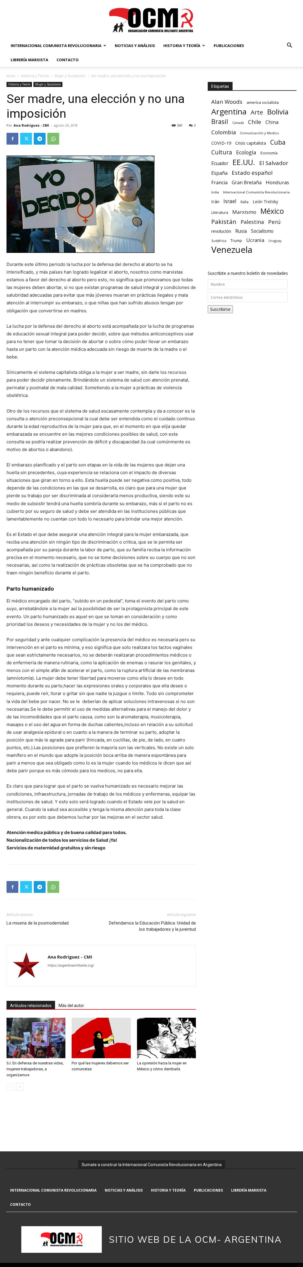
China (271, 122)
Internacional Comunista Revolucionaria (56, 45)
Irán (215, 201)
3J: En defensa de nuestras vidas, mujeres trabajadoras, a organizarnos (35, 1069)
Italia (245, 201)
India (215, 192)
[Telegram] (40, 139)
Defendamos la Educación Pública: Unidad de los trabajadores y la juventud (152, 926)
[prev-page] (10, 1086)
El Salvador (273, 163)
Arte (257, 112)
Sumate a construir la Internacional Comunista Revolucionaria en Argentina (152, 1164)
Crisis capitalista (250, 143)
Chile (254, 122)
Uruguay (274, 240)
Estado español (252, 172)
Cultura (221, 152)
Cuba (278, 142)
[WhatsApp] (53, 139)
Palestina (252, 222)
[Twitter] (26, 139)
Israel (229, 201)
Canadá (238, 123)
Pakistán (223, 222)
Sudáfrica (218, 240)
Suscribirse (220, 309)
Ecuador (219, 163)
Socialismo (262, 231)
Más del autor (71, 1005)
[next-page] (19, 1086)
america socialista (262, 102)
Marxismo (244, 212)
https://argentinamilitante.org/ (71, 965)
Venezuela (231, 250)
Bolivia (278, 112)
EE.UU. (244, 162)
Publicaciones (229, 45)
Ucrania (255, 240)
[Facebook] (12, 139)
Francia (219, 183)
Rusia (241, 231)
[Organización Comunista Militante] (151, 19)
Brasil (219, 121)
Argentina (228, 112)
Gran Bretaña (247, 183)
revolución (221, 231)
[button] (289, 46)
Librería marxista (29, 59)
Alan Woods (226, 101)
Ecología (246, 152)
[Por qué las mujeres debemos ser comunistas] (101, 1038)
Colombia (223, 132)
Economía (269, 153)
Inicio (11, 75)
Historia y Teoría (181, 45)
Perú (274, 222)
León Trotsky (265, 201)
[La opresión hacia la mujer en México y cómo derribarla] (166, 1038)
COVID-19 (221, 143)
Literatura (219, 212)
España (219, 173)
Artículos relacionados (30, 1005)
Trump (236, 240)
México (272, 211)
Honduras (277, 182)
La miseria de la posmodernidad (38, 923)
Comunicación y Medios (259, 133)
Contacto (68, 59)
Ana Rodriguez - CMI (31, 125)
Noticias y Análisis (135, 45)
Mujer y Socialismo (70, 75)
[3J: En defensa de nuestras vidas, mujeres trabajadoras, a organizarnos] (36, 1038)
